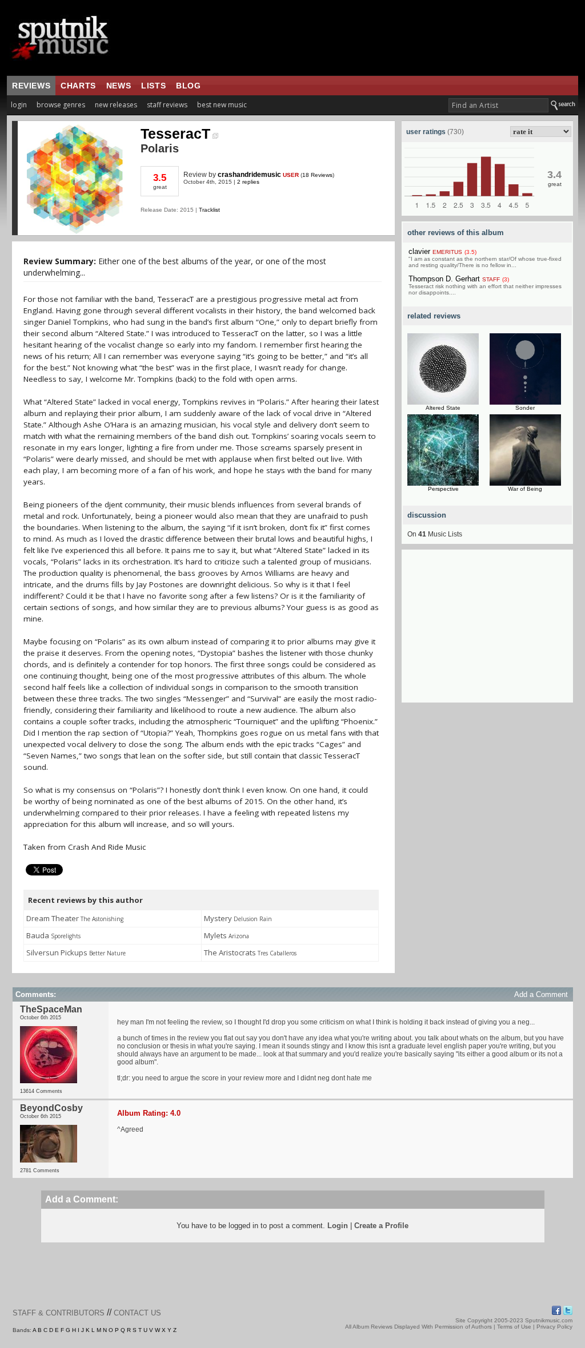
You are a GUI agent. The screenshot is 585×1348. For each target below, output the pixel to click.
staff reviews (167, 105)
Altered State (443, 408)
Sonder (525, 408)
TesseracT (175, 134)
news (118, 85)
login (19, 105)
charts (78, 85)
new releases (116, 105)
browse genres (61, 105)
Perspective (443, 489)
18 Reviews (317, 175)
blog (188, 85)
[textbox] (498, 105)
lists (153, 85)
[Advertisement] (487, 631)
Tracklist (209, 210)
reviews (31, 85)
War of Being (525, 489)
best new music (222, 105)
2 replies (248, 182)
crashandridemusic (249, 175)
